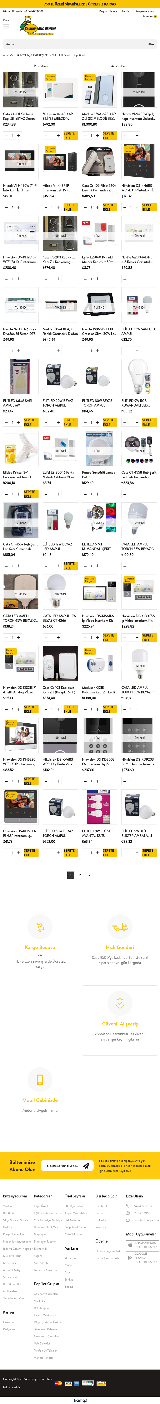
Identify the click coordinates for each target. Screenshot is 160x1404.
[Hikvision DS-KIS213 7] (20, 663)
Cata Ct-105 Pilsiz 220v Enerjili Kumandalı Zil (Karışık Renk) (99, 188)
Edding (69, 1287)
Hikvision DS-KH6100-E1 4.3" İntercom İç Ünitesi (19, 833)
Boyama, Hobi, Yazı (46, 1227)
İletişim (126, 11)
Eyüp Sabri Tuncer (76, 1227)
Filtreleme (121, 66)
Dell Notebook (74, 1220)
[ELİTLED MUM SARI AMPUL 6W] (20, 376)
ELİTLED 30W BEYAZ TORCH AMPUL (97, 403)
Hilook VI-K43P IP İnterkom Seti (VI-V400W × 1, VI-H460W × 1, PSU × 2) (59, 188)
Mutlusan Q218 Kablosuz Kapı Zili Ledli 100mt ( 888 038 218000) (98, 690)
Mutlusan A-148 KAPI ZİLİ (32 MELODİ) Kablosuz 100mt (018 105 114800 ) (58, 116)
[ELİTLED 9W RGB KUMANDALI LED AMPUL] (139, 376)
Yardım (7, 1206)
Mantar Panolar (43, 1358)
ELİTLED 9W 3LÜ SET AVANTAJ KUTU (97, 833)
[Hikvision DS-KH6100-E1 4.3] (20, 807)
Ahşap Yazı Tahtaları (77, 1213)
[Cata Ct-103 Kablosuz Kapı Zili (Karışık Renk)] (60, 663)
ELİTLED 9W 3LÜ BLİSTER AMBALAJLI (136, 833)
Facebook (101, 1206)
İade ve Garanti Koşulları (18, 1248)
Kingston (70, 1258)
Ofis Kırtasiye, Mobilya (48, 1220)
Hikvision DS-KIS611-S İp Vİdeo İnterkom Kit (98, 618)
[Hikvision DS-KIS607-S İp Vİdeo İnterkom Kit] (139, 591)
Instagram (101, 1227)
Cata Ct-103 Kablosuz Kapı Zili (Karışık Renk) (59, 689)
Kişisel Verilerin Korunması (12, 1259)
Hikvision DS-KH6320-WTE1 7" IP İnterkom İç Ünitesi (20, 761)
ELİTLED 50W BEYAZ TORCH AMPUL (58, 833)
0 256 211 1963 (141, 1213)
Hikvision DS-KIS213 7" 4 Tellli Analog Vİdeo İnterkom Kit (19, 690)
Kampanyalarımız (145, 11)
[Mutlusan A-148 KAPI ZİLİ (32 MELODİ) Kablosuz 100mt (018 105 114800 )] (60, 89)
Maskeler (39, 1301)
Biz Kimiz (8, 1213)
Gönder (88, 1165)
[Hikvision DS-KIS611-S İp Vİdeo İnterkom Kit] (99, 591)
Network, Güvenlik (45, 1270)
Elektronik (40, 1248)
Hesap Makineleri (45, 1315)
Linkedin (8, 1322)
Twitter (99, 1213)
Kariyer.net (9, 1329)
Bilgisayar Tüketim (45, 1241)
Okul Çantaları (74, 1206)
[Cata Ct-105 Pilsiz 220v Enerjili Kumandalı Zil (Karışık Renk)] (99, 161)
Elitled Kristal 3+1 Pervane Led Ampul (17, 474)
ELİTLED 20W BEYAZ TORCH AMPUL (58, 403)
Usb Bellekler (42, 1343)
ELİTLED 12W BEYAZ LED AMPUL (57, 546)
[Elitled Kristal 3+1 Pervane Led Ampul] (20, 448)
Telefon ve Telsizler (45, 1350)
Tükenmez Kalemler (46, 1329)
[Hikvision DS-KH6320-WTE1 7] (20, 735)
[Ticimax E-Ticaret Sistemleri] (80, 1401)
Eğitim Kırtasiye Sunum (48, 1213)
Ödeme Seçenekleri (107, 1251)
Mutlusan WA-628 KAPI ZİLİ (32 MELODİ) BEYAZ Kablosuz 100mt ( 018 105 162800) (99, 116)
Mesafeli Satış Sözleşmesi (11, 1273)
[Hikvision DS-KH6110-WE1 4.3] (139, 161)
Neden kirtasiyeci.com (17, 1241)
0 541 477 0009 (142, 1206)
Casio (68, 1265)
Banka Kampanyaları (108, 1258)
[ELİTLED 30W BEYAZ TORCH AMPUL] (99, 376)
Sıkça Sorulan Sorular (16, 1220)
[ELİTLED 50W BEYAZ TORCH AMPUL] (60, 807)
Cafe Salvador (73, 1234)
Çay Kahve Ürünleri (46, 1294)
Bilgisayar (40, 1234)
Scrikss (69, 1279)
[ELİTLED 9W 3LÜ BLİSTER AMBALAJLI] (139, 807)
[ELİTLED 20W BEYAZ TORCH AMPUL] (60, 376)
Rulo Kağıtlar (42, 1308)
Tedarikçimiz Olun (14, 1298)
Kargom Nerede (108, 11)
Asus (67, 1272)
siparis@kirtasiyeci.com (145, 1220)
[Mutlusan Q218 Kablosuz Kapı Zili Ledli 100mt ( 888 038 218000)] (99, 663)
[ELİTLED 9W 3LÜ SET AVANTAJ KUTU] (99, 807)
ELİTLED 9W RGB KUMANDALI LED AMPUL (134, 403)
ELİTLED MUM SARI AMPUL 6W (17, 403)
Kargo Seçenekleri (14, 1234)
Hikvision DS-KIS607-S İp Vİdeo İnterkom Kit (138, 618)
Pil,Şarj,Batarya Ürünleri (48, 1322)
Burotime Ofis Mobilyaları (12, 1287)
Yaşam (38, 1256)
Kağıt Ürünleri (42, 1206)
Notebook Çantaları (46, 1336)
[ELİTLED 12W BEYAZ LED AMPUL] (60, 520)
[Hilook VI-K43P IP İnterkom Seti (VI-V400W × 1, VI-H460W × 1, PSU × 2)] (60, 161)
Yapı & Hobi (41, 1263)
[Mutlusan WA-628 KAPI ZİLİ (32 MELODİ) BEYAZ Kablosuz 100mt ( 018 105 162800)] (99, 89)
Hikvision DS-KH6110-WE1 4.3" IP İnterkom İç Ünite (138, 188)
